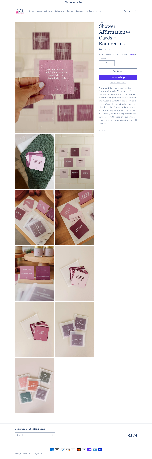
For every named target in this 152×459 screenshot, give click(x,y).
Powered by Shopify (36, 454)
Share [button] (103, 130)
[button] (125, 11)
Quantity (102, 58)
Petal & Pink (24, 454)
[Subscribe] (52, 435)
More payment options (118, 83)
